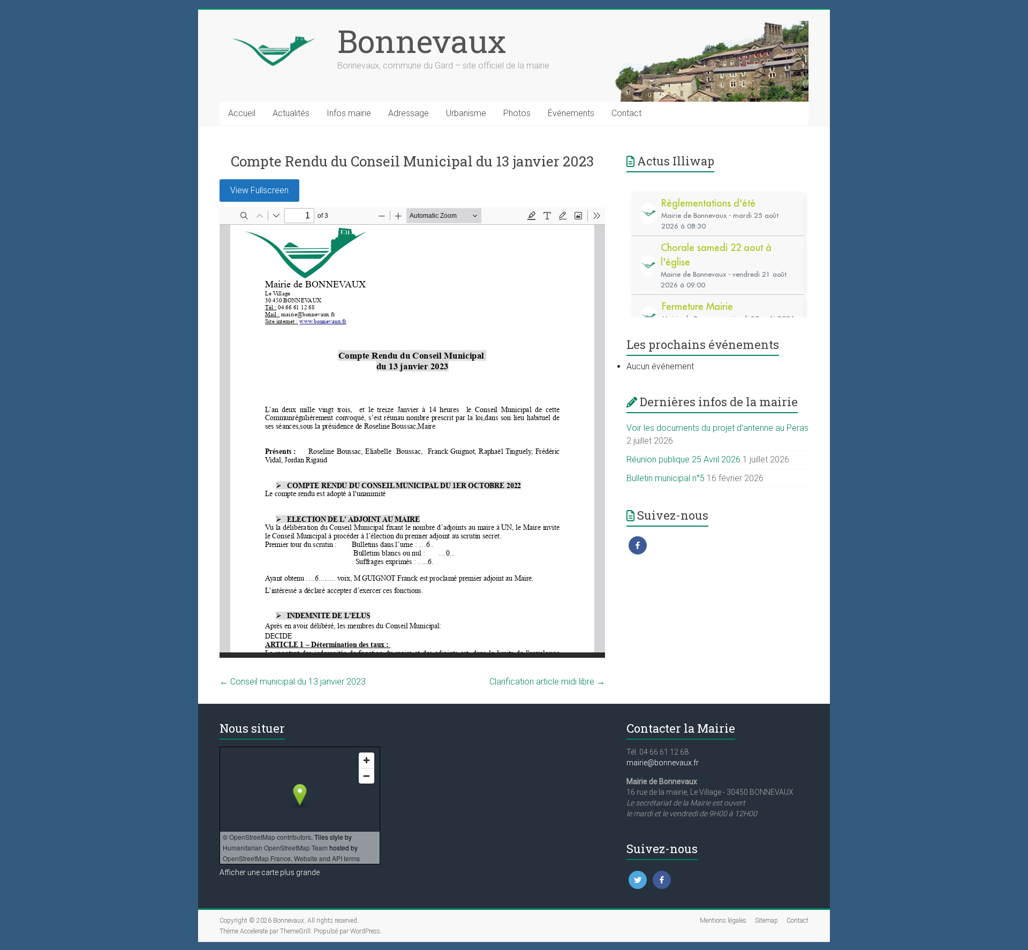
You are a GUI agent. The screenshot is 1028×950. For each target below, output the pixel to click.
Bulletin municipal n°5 (665, 478)
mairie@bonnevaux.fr (662, 762)
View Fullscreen (259, 190)
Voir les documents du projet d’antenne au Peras (717, 428)
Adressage (408, 113)
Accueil (241, 113)
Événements (571, 113)
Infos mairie (349, 113)
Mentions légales (723, 920)
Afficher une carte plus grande (270, 872)
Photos (517, 113)
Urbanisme (466, 113)
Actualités (291, 113)
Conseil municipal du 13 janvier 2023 (293, 682)
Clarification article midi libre (547, 682)
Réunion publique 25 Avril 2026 (683, 459)
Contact (626, 113)
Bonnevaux (421, 41)
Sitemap (766, 920)
